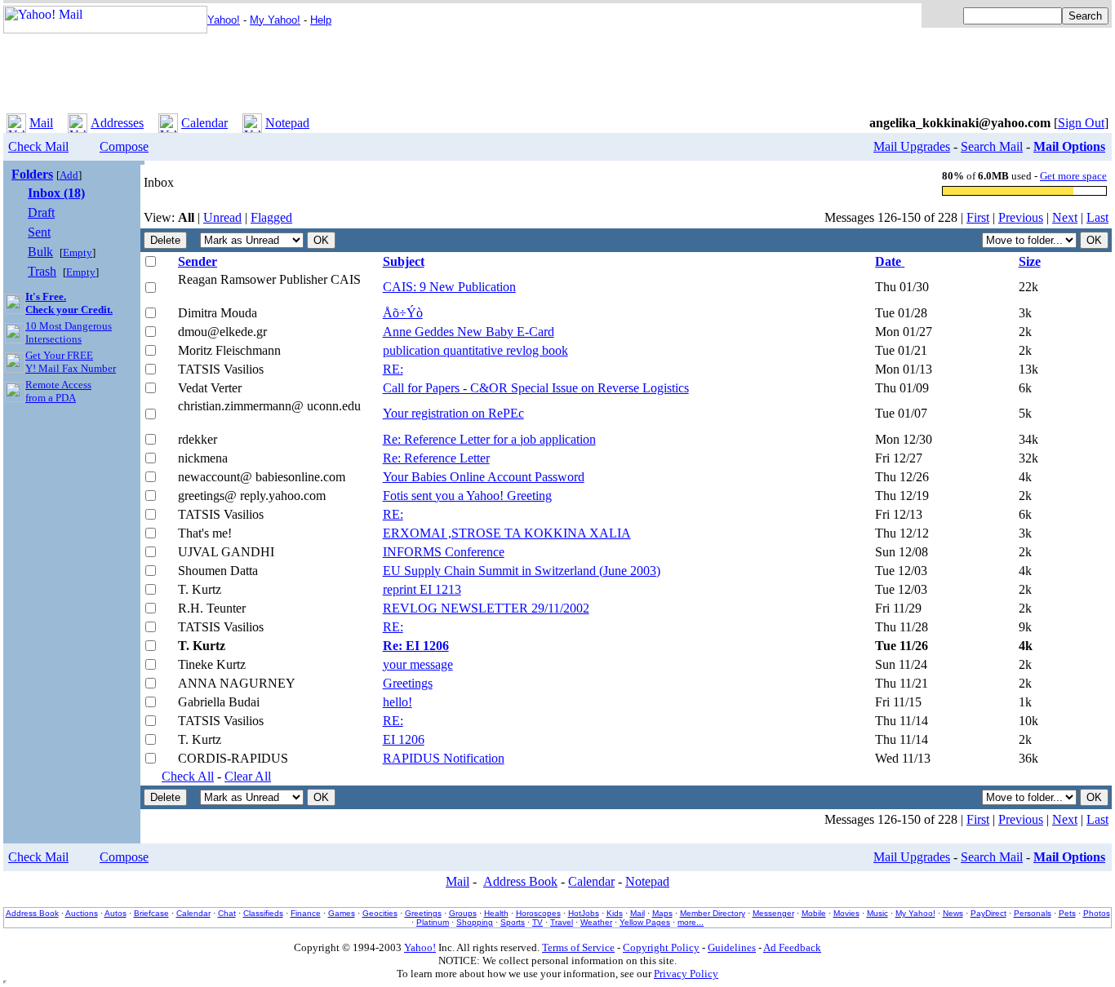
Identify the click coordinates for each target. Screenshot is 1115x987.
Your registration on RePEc (453, 413)
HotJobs (583, 913)
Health (496, 913)
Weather (596, 922)
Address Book (520, 881)
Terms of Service (578, 947)
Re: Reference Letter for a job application (489, 439)
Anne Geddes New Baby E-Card (468, 332)
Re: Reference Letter (436, 458)
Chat (227, 913)
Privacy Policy (686, 973)
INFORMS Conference (443, 552)
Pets (1067, 913)
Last (1097, 217)
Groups (463, 913)
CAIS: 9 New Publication (449, 287)
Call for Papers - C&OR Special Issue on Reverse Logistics (536, 388)
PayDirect (988, 913)
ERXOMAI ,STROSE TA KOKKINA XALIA (507, 533)
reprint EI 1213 (422, 589)
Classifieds (263, 913)
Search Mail (992, 146)
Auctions (81, 913)
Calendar (204, 123)
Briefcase (151, 913)
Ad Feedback (792, 947)
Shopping (474, 922)
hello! (397, 702)
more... (690, 922)
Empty (77, 252)
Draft (41, 212)
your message (418, 664)
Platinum (432, 922)
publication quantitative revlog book (475, 350)
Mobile (814, 913)
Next (1064, 217)
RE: (393, 369)
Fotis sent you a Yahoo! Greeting (467, 495)
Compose (124, 146)
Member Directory (712, 913)
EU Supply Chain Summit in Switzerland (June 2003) (521, 571)
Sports (512, 922)
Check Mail (38, 146)
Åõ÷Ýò (403, 313)
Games (341, 913)
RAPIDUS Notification (443, 758)
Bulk (40, 252)
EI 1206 (403, 739)
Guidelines (732, 947)
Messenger (773, 913)
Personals (1032, 913)
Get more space (1073, 176)
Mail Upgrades (911, 146)
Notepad (287, 123)
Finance (306, 913)
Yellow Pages (645, 922)
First (977, 217)
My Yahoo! (275, 20)
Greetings (408, 683)
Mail (41, 123)
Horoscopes (538, 913)
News (953, 913)
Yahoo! (223, 20)
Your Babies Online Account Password (483, 477)
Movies (846, 913)
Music (877, 913)
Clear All (247, 776)
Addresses (117, 123)
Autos (115, 913)
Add (69, 175)
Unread (222, 217)
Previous (1020, 217)
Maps (662, 913)
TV (537, 922)
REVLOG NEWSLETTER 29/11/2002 (486, 608)
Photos (1096, 913)
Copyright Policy (661, 947)
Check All (188, 776)
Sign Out (1081, 123)
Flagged (271, 217)
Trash (42, 271)
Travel (561, 922)
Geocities (380, 913)
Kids (614, 913)
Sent (39, 232)
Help (320, 20)
